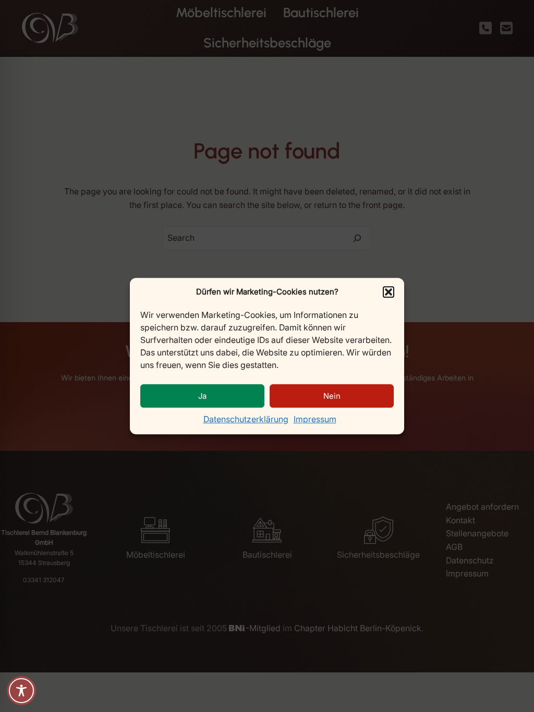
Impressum (315, 419)
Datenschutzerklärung (245, 419)
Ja (202, 396)
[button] (388, 292)
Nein (332, 396)
